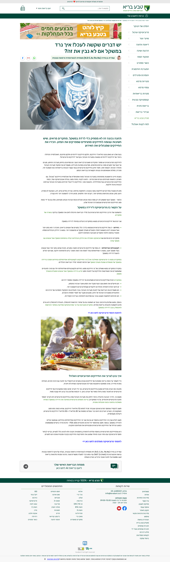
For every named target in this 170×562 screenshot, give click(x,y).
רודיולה (34, 516)
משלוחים (145, 491)
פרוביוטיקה (33, 501)
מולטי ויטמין (55, 507)
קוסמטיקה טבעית (140, 99)
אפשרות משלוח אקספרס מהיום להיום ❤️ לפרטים (85, 2)
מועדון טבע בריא (142, 523)
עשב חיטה (33, 504)
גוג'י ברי (79, 495)
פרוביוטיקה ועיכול (140, 32)
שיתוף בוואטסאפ (34, 58)
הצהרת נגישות (143, 520)
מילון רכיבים (144, 532)
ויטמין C (34, 507)
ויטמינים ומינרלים (141, 75)
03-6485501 (116, 491)
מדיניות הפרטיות (53, 559)
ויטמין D (79, 510)
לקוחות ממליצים (143, 535)
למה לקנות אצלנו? (140, 124)
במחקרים (117, 280)
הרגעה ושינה (143, 50)
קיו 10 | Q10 (78, 504)
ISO (35, 491)
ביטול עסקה (144, 538)
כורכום (34, 498)
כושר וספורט (143, 63)
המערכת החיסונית (140, 69)
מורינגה (57, 504)
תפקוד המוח (143, 56)
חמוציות (57, 510)
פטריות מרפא (142, 81)
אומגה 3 (57, 501)
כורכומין (79, 501)
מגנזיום (57, 498)
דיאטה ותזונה (142, 44)
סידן (35, 510)
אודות (147, 495)
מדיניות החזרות (143, 498)
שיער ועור (144, 38)
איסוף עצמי (145, 507)
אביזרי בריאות (142, 112)
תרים (58, 513)
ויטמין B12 (78, 507)
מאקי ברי (79, 516)
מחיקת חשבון (144, 504)
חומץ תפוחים (55, 491)
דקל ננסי (34, 495)
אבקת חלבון (33, 513)
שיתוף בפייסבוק (22, 58)
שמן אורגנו (56, 495)
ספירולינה (78, 513)
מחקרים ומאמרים (76, 520)
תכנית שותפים (143, 526)
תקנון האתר (144, 510)
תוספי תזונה (55, 520)
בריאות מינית (143, 105)
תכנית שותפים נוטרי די (140, 529)
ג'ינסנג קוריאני (54, 516)
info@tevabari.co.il (113, 493)
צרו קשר (145, 501)
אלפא (80, 491)
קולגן (80, 498)
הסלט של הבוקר (141, 26)
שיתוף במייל (28, 58)
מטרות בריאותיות (141, 93)
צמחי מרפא (143, 87)
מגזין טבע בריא (141, 118)
